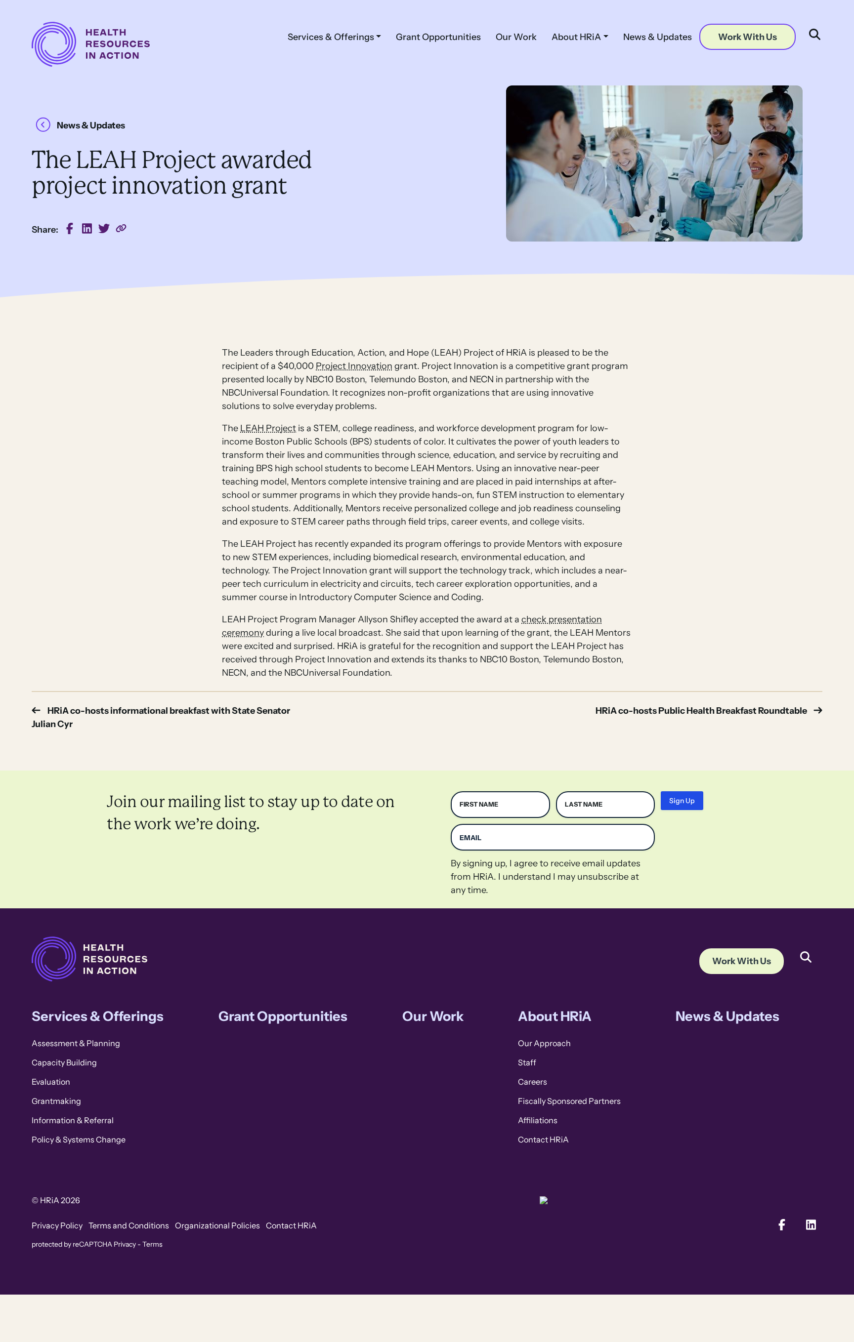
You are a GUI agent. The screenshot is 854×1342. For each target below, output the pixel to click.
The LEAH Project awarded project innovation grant (121, 228)
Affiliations (537, 1120)
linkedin (87, 228)
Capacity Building (64, 1062)
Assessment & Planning (76, 1043)
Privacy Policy (57, 1225)
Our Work (516, 36)
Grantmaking (56, 1101)
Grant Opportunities (438, 36)
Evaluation (51, 1082)
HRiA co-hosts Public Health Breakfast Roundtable (701, 710)
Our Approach (544, 1043)
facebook (70, 228)
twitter (104, 228)
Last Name (583, 804)
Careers (532, 1082)
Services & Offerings (331, 36)
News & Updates (657, 36)
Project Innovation (354, 365)
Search (805, 949)
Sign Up (682, 800)
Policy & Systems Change (79, 1140)
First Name (479, 804)
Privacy (125, 1244)
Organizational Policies (217, 1225)
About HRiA (576, 36)
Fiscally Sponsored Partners (569, 1101)
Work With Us (747, 36)
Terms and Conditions (128, 1225)
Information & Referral (73, 1120)
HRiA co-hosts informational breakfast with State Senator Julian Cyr (161, 717)
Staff (527, 1062)
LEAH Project (268, 428)
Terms (152, 1244)
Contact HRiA (543, 1140)
